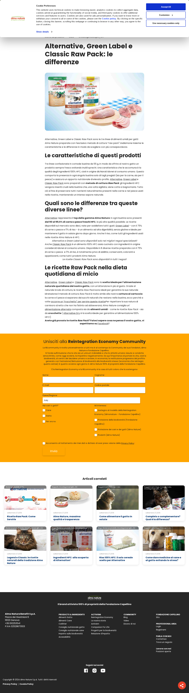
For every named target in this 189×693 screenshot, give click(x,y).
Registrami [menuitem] (161, 629)
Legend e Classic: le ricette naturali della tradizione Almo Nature (25, 560)
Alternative (116, 179)
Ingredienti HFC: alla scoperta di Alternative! (71, 559)
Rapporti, (55, 487)
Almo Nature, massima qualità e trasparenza (67, 518)
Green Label (129, 179)
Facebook (103, 323)
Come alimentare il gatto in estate (115, 518)
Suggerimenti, (103, 487)
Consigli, (112, 487)
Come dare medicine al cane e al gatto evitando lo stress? (163, 559)
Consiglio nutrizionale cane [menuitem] (71, 630)
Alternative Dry (71, 313)
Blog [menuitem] (126, 617)
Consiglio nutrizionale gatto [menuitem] (72, 627)
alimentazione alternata (58, 309)
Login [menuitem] (158, 626)
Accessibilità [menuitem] (64, 637)
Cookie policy (109, 18)
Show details (42, 32)
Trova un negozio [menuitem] (164, 642)
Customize (164, 15)
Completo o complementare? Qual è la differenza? (163, 518)
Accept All (166, 7)
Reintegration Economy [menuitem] (102, 617)
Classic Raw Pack (54, 183)
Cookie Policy (26, 684)
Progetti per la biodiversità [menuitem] (103, 630)
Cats (22, 487)
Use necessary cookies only (165, 23)
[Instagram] (94, 672)
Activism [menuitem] (95, 624)
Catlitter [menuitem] (63, 624)
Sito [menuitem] (158, 617)
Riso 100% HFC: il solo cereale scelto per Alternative (116, 559)
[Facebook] (86, 672)
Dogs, (157, 487)
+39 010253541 (12, 623)
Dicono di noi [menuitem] (130, 624)
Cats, (169, 487)
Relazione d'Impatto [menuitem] (100, 633)
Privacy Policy (127, 443)
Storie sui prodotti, (13, 487)
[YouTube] (103, 672)
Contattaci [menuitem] (161, 639)
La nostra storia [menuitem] (98, 620)
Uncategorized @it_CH (68, 487)
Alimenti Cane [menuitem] (65, 620)
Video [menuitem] (126, 620)
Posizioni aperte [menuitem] (163, 651)
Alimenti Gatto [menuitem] (65, 617)
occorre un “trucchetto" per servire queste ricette (78, 301)
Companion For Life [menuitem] (100, 627)
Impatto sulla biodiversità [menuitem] (71, 633)
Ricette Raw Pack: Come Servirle (21, 518)
